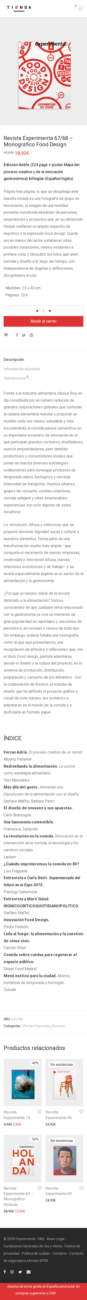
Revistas (58, 1026)
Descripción (14, 359)
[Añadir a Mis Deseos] (8, 335)
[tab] (43, 360)
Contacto (60, 1253)
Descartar (64, 1293)
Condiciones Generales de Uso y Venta (33, 1246)
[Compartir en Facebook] (17, 335)
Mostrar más (11, 1124)
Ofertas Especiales (36, 1026)
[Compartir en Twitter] (24, 335)
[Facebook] (5, 1271)
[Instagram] (12, 1271)
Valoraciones (16, 378)
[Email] (28, 1271)
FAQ (41, 1239)
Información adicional (22, 369)
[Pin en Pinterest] (31, 335)
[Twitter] (20, 1271)
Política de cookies (36, 1253)
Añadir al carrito (43, 321)
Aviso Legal (55, 1239)
